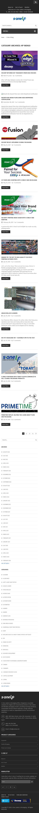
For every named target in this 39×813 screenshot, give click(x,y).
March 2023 (6, 467)
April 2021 (5, 530)
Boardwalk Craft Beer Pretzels (11, 627)
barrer (5, 612)
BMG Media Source (8, 623)
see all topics (5, 563)
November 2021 (7, 508)
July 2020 (5, 545)
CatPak (5, 679)
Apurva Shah (6, 593)
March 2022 (6, 497)
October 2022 (6, 478)
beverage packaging (8, 619)
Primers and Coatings (6, 748)
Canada (5, 664)
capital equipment (8, 675)
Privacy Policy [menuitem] (5, 796)
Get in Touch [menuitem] (11, 795)
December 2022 (7, 474)
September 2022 (7, 482)
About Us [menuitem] (3, 795)
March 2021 (6, 534)
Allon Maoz (6, 578)
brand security (7, 642)
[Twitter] (3, 787)
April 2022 (6, 493)
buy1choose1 (6, 657)
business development (9, 653)
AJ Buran (5, 574)
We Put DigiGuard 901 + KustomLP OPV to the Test (18, 338)
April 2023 (6, 463)
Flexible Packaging (5, 744)
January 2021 (6, 541)
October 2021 (6, 512)
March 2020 (6, 556)
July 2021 (5, 519)
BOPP (4, 631)
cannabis (5, 668)
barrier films (6, 616)
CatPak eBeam (6, 683)
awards (5, 608)
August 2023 (6, 452)
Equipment (3, 740)
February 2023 (7, 470)
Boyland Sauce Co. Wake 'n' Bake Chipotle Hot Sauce (17, 634)
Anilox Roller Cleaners (9, 313)
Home (2, 37)
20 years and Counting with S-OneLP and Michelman (19, 180)
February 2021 (7, 538)
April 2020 (6, 553)
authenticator (7, 601)
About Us (10, 7)
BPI (4, 638)
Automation (6, 604)
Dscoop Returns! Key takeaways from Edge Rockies (18, 73)
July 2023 (5, 455)
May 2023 (5, 459)
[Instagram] (10, 787)
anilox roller (7, 589)
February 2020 (7, 560)
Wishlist (27, 7)
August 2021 (6, 515)
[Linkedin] (14, 787)
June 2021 (5, 523)
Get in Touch (18, 7)
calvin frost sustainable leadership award (15, 660)
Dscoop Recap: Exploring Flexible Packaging (16, 142)
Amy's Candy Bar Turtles (9, 582)
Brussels (5, 649)
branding (5, 646)
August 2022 (6, 485)
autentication (7, 597)
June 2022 (5, 489)
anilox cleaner (7, 586)
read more (5, 85)
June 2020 (5, 549)
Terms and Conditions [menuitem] (22, 795)
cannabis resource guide (10, 672)
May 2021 (5, 527)
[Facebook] (6, 787)
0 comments (18, 75)
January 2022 (6, 500)
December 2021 (7, 504)
